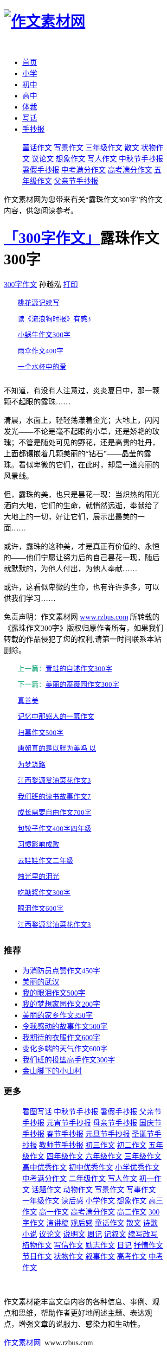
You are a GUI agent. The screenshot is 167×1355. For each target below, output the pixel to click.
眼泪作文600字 (41, 908)
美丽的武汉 (40, 982)
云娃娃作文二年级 (45, 860)
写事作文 (141, 1190)
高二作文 (132, 1212)
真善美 (28, 700)
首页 (29, 62)
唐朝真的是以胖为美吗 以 (57, 748)
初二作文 (132, 1145)
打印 (70, 284)
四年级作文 (65, 1156)
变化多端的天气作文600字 (65, 1049)
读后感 (72, 1201)
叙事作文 (100, 1256)
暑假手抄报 (40, 170)
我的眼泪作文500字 (53, 993)
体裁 (29, 107)
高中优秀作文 (44, 1167)
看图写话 (37, 1112)
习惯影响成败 (38, 844)
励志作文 (100, 1245)
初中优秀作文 (91, 1167)
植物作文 (37, 1245)
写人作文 (102, 159)
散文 (131, 148)
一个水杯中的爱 (42, 367)
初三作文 (100, 1145)
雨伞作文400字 (41, 351)
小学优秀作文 (137, 1167)
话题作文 (46, 1190)
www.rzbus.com (104, 617)
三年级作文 (103, 148)
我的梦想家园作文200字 (61, 1004)
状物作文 (69, 1256)
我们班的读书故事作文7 (54, 796)
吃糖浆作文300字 (44, 892)
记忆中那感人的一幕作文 (56, 716)
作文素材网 (22, 1343)
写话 (29, 118)
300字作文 (20, 284)
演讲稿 (57, 1223)
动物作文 (78, 1190)
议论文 (43, 159)
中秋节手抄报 (141, 159)
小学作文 (100, 1201)
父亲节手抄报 (76, 181)
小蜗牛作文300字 (44, 335)
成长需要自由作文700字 (54, 812)
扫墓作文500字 (41, 732)
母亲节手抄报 (115, 1123)
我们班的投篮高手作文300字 (68, 1060)
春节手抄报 (65, 1134)
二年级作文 (87, 1178)
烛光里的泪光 (38, 876)
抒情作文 (148, 1245)
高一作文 (54, 1212)
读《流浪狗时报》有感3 (54, 319)
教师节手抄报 (61, 1145)
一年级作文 (40, 1201)
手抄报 (33, 129)
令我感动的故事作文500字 (65, 1026)
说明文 (74, 1234)
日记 (124, 1245)
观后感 (82, 1223)
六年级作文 (103, 1156)
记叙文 (115, 1234)
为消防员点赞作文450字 (61, 971)
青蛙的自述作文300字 (78, 668)
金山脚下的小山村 (52, 1071)
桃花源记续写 (38, 303)
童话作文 (37, 148)
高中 (29, 96)
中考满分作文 (83, 170)
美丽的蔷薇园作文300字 (82, 684)
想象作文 (70, 159)
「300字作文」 (52, 238)
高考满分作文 (130, 170)
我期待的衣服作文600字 (61, 1038)
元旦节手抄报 (107, 1134)
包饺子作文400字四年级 (54, 828)
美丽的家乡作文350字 (57, 1015)
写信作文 (69, 1245)
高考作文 (132, 1256)
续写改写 (143, 1234)
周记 (94, 1234)
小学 (29, 73)
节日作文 (37, 1256)
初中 (29, 85)
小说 (29, 1234)
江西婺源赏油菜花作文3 (54, 780)
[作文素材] (44, 21)
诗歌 (150, 1223)
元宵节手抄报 (68, 1123)
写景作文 (69, 148)
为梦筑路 (31, 764)
